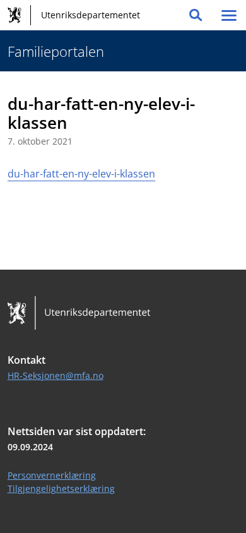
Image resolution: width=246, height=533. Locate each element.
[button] (196, 15)
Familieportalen (56, 51)
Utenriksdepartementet (90, 15)
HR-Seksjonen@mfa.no (55, 375)
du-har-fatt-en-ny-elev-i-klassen (81, 174)
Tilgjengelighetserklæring (61, 488)
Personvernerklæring (52, 475)
